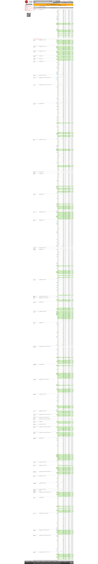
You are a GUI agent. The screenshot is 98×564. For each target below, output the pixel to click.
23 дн (65, 165)
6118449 (34, 248)
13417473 (34, 427)
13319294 (34, 75)
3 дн (65, 14)
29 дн (65, 132)
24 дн (65, 53)
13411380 (34, 424)
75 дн (65, 186)
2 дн (65, 13)
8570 (33, 411)
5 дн (65, 101)
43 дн (65, 170)
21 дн (65, 318)
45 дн (65, 319)
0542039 (34, 172)
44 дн (65, 137)
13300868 (34, 56)
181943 (34, 85)
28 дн (65, 49)
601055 (34, 419)
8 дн (65, 95)
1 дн (65, 15)
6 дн (65, 66)
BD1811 (34, 220)
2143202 (34, 302)
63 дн (65, 455)
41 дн (65, 37)
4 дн (65, 20)
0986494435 (34, 394)
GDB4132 (34, 40)
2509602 (34, 194)
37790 (33, 212)
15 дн (65, 356)
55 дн (65, 23)
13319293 (34, 59)
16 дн (65, 130)
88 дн (65, 24)
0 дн (65, 18)
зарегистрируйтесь (60, 5)
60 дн (65, 46)
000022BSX (34, 438)
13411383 (34, 422)
